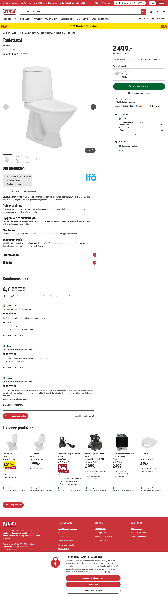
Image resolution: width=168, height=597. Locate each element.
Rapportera (18, 335)
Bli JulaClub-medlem (139, 533)
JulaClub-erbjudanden (140, 537)
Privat (152, 3)
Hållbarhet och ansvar (103, 537)
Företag (161, 3)
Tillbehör (8, 263)
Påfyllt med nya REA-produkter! (85, 26)
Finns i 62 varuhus (15, 490)
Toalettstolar (60, 33)
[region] (84, 574)
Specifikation (11, 255)
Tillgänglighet (63, 549)
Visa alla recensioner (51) (15, 416)
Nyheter (38, 19)
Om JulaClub (136, 529)
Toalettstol (71, 33)
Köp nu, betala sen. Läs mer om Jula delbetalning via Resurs (137, 59)
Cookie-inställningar (93, 591)
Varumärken (51, 19)
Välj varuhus (160, 19)
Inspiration (25, 19)
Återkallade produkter (66, 545)
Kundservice (143, 19)
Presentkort (106, 3)
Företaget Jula (100, 529)
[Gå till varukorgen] (164, 12)
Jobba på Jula (100, 541)
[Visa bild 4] (37, 159)
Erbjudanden (67, 19)
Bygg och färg (17, 33)
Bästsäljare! (83, 19)
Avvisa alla (93, 584)
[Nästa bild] (93, 107)
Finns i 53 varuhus (42, 490)
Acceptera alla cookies (93, 578)
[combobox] (83, 12)
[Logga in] (151, 12)
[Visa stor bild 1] (49, 107)
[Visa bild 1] (7, 159)
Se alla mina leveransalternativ (130, 135)
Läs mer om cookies (82, 572)
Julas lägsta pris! (100, 19)
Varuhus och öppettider (67, 529)
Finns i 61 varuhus (97, 490)
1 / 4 (88, 150)
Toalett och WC (47, 33)
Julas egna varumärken (104, 533)
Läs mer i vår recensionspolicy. (72, 296)
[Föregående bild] (6, 107)
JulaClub (95, 3)
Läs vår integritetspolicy (100, 572)
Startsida (6, 33)
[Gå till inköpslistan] (157, 12)
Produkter (7, 19)
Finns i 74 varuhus (70, 490)
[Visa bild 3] (27, 159)
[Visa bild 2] (17, 159)
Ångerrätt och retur (65, 541)
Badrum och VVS (32, 33)
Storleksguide (63, 537)
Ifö (4, 46)
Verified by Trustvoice (82, 416)
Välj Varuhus (123, 151)
